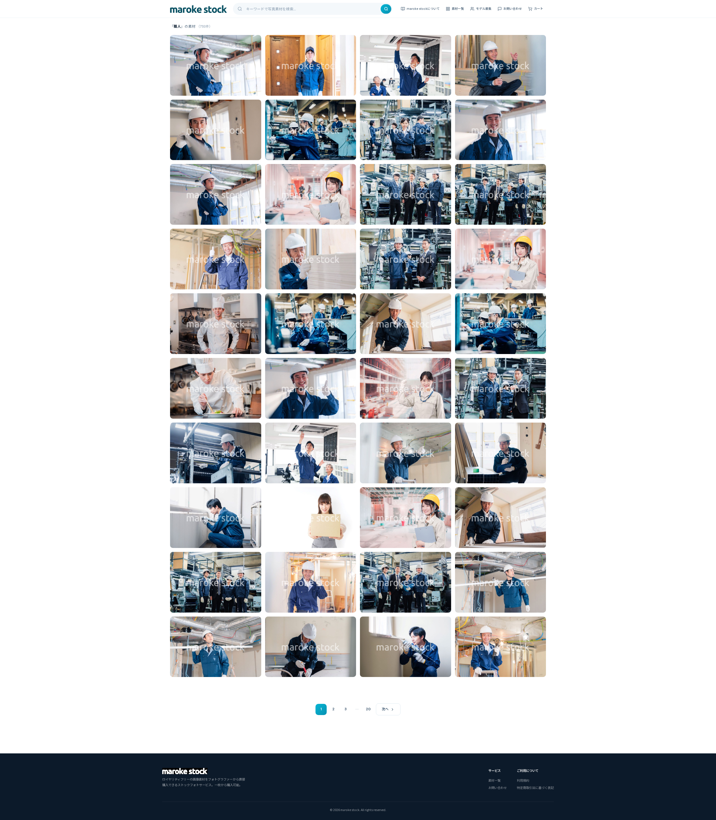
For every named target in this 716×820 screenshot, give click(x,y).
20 (368, 709)
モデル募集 (483, 9)
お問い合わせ (512, 9)
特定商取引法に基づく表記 (535, 787)
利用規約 (523, 780)
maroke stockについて (423, 9)
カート (538, 9)
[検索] (386, 9)
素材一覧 (458, 9)
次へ (385, 709)
